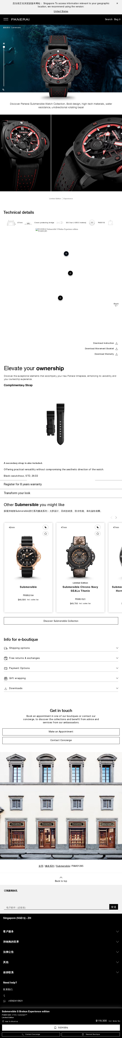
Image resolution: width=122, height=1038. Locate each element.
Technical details (18, 212)
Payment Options (19, 668)
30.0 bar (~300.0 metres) (76, 222)
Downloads (16, 688)
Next (120, 148)
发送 (113, 907)
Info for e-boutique (21, 639)
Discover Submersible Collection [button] (61, 620)
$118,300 (101, 1021)
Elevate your (34, 368)
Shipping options (19, 648)
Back (116, 304)
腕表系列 (6, 27)
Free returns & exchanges (24, 658)
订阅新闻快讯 (10, 890)
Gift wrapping (17, 678)
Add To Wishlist (11, 1021)
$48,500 (22, 599)
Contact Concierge (32, 1034)
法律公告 (8, 952)
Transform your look (17, 493)
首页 (41, 866)
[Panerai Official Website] (20, 19)
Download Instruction (103, 343)
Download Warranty (104, 354)
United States (61, 11)
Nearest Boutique (93, 1034)
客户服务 (8, 931)
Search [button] (109, 19)
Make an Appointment (61, 732)
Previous (2, 148)
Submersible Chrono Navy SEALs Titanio (80, 589)
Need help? (10, 982)
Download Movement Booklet (99, 349)
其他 (5, 962)
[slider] (4, 47)
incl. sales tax (114, 1021)
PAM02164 (28, 595)
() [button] (17, 918)
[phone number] (61, 995)
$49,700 (74, 603)
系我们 (9, 989)
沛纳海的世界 (11, 941)
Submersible (16, 27)
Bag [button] (117, 19)
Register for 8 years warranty (23, 484)
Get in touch (61, 710)
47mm (20, 222)
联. (8, 989)
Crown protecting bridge (44, 222)
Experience (68, 198)
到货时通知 (63, 1028)
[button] (4, 43)
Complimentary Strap (18, 385)
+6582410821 (15, 1000)
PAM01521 (80, 599)
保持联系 (8, 972)
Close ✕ (117, 3)
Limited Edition (8, 1017)
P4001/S (101, 222)
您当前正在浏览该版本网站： (33, 3)
